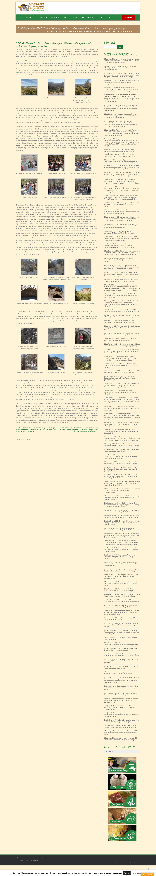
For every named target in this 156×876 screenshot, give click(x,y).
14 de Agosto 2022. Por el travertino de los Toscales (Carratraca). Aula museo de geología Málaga (121, 280)
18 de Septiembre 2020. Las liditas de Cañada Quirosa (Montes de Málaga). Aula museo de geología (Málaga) (122, 516)
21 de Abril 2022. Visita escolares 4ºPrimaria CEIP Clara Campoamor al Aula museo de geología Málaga (121, 310)
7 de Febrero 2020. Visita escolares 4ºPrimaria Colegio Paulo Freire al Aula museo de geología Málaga (122, 595)
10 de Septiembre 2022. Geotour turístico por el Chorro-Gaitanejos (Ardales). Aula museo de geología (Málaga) (121, 259)
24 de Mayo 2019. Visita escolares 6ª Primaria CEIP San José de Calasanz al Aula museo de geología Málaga (120, 732)
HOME (20, 17)
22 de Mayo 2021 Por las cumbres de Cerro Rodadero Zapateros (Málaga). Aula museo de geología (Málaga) (121, 444)
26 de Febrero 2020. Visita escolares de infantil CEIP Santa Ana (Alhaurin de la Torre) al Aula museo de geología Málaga (121, 563)
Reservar (128, 17)
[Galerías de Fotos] (122, 833)
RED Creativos (33, 860)
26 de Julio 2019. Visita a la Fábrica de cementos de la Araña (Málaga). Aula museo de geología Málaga (121, 694)
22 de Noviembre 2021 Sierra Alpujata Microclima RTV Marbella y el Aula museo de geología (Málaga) (121, 371)
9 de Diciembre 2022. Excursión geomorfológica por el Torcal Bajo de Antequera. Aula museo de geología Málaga (121, 204)
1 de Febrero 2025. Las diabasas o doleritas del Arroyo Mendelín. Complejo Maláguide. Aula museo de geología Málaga (122, 82)
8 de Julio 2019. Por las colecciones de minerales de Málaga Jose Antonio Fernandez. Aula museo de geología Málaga (121, 700)
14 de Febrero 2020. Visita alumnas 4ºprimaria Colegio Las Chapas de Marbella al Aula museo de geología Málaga (121, 583)
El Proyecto (29, 17)
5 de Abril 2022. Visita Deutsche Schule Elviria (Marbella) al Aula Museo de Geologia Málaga (119, 321)
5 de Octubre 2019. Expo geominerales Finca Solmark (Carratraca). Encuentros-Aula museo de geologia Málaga (121, 687)
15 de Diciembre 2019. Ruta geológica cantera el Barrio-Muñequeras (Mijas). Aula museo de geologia (121, 643)
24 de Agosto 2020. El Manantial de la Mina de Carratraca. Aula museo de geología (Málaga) (119, 529)
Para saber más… (88, 17)
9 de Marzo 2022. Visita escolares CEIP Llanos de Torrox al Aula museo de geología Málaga (120, 339)
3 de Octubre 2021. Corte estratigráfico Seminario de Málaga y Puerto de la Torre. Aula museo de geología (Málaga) (121, 424)
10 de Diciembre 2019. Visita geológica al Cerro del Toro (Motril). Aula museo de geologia (120, 649)
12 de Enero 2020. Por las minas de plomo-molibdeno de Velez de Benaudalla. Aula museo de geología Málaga (121, 624)
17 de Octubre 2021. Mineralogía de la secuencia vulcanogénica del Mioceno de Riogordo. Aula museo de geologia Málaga (121, 408)
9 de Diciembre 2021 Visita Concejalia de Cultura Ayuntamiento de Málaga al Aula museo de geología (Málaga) (121, 365)
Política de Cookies (48, 858)
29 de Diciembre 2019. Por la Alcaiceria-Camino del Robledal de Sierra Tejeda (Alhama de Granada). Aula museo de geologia (121, 632)
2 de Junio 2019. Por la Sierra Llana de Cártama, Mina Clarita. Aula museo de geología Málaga (121, 721)
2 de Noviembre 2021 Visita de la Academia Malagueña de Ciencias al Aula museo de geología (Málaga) (120, 392)
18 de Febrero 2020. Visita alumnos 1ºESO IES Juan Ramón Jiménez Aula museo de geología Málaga (120, 570)
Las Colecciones (42, 17)
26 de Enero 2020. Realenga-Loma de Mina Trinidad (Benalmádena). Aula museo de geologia (121, 606)
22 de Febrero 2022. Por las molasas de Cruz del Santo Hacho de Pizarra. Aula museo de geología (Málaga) (122, 345)
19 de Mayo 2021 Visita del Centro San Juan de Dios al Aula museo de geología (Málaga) (121, 450)
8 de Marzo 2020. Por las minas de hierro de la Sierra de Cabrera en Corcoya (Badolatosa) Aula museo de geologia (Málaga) (121, 549)
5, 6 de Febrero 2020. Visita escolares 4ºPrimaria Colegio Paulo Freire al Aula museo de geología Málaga (122, 600)
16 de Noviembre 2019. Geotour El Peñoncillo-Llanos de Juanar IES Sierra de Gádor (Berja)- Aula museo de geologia (121, 660)
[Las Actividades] (122, 816)
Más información (137, 873)
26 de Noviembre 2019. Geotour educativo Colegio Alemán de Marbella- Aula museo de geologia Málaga (121, 654)
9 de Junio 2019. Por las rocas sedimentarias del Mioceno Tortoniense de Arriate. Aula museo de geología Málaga (119, 707)
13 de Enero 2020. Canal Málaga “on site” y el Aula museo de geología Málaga (120, 618)
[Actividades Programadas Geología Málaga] (122, 765)
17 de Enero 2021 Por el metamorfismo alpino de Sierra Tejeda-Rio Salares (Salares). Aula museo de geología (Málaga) (121, 469)
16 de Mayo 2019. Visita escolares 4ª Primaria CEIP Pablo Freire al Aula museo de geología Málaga (120, 739)
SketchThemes (134, 863)
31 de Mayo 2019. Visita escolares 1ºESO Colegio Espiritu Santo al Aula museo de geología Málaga (120, 726)
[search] (136, 8)
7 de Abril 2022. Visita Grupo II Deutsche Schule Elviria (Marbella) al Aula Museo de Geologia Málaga (121, 316)
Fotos (75, 17)
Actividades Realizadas (58, 31)
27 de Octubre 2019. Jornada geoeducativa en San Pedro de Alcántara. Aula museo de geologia (120, 672)
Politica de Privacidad (33, 858)
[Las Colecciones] (122, 799)
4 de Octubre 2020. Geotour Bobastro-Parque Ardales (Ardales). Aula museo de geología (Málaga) (121, 511)
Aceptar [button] (126, 873)
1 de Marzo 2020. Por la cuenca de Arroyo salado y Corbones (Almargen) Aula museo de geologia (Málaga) (120, 556)
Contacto (102, 17)
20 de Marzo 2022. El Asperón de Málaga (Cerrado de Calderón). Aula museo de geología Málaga (121, 334)
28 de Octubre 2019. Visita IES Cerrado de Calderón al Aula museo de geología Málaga (121, 667)
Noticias (67, 17)
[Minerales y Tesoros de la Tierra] (31, 11)
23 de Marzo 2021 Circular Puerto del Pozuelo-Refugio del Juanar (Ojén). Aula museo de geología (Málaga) (122, 462)
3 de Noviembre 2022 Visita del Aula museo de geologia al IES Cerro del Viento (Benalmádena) (119, 232)
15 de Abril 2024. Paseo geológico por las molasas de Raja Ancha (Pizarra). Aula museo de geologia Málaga (121, 160)
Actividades (55, 17)
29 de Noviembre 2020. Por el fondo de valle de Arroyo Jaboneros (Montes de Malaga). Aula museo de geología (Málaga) (122, 497)
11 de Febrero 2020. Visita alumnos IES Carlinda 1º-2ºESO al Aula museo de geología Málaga (119, 589)
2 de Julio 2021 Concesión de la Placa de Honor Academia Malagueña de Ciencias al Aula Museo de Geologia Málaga (121, 431)
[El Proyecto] (122, 782)
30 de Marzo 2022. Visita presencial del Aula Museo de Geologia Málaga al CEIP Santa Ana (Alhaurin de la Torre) (122, 327)
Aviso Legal (20, 858)
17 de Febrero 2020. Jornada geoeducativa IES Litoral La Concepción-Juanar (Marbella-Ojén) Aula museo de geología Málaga (121, 576)
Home (46, 31)
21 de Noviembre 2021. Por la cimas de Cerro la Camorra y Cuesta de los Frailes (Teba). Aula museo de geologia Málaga (121, 378)
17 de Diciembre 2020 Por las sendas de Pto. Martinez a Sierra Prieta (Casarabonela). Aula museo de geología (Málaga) (122, 490)
